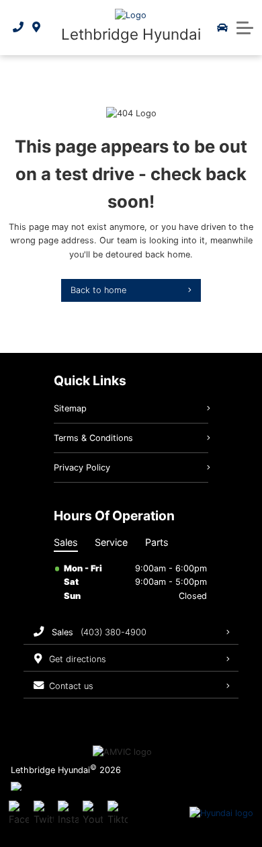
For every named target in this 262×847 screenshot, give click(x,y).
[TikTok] (117, 813)
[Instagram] (68, 813)
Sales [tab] (66, 542)
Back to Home (98, 290)
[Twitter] (44, 813)
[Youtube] (93, 813)
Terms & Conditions (93, 438)
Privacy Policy (82, 467)
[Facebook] (19, 813)
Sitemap (70, 408)
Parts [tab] (157, 542)
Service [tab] (111, 542)
